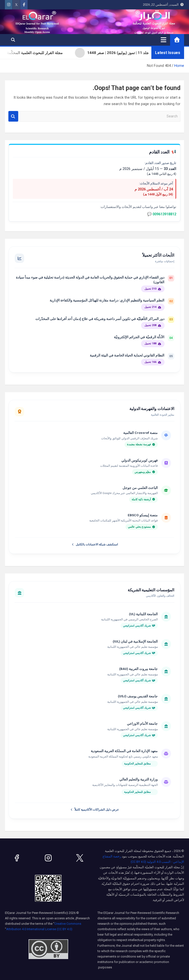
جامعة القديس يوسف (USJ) (138, 696)
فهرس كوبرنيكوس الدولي (139, 460)
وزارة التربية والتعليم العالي (138, 779)
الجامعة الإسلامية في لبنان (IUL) (135, 641)
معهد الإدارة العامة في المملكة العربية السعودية (124, 751)
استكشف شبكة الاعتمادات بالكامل (97, 544)
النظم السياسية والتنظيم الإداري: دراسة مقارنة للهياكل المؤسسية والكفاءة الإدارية (107, 300)
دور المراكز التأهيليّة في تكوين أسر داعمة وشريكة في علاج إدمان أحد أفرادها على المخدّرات (99, 319)
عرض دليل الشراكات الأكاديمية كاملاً (97, 809)
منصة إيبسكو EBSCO (143, 515)
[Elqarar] (79, 858)
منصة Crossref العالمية (140, 433)
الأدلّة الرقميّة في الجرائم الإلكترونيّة (139, 337)
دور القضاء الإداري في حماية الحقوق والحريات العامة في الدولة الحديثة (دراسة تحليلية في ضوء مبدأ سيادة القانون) (90, 279)
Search (13, 116)
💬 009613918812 (161, 214)
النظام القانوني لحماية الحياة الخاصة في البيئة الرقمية (127, 355)
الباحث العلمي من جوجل (140, 488)
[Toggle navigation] (163, 39)
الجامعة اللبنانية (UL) (143, 614)
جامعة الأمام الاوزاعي (142, 723)
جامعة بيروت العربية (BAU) (138, 669)
